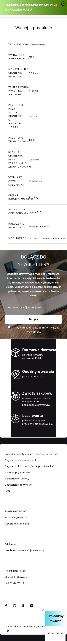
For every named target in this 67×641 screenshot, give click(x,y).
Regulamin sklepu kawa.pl (20, 460)
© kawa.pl (10, 621)
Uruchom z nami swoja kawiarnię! (25, 550)
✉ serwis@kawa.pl (16, 517)
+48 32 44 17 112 (14, 583)
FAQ (7, 490)
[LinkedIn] (31, 605)
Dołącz (33, 319)
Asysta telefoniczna (17, 523)
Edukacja (10, 544)
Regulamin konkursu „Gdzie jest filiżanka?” (30, 466)
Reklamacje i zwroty (17, 478)
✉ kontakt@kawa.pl (16, 577)
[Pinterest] (23, 605)
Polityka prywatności (17, 472)
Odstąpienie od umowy (19, 484)
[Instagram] (14, 605)
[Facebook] (6, 605)
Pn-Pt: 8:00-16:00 (15, 511)
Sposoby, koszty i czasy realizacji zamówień (31, 454)
